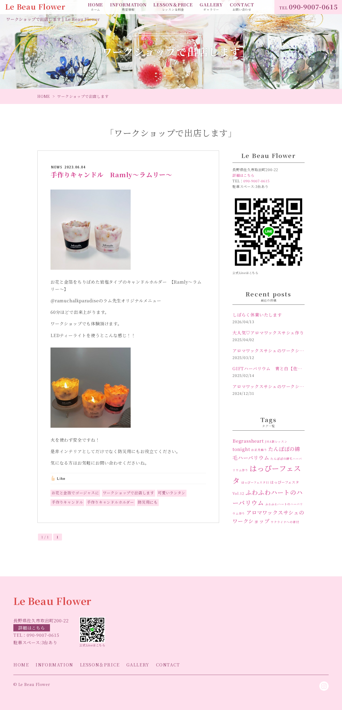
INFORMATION (128, 6)
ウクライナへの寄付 (285, 522)
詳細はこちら (31, 628)
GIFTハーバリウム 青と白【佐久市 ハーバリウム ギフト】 (268, 368)
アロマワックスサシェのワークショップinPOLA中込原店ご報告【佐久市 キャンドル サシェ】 (268, 386)
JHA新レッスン (276, 441)
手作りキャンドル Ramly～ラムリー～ (111, 174)
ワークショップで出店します (128, 492)
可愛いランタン (171, 492)
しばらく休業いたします (257, 315)
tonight (241, 449)
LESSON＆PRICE (173, 6)
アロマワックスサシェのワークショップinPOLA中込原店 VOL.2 (268, 351)
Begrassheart (248, 441)
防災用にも (148, 502)
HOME (95, 6)
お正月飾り (259, 450)
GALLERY (211, 6)
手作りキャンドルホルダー (110, 502)
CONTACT (242, 6)
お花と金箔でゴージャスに (75, 492)
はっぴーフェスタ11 (255, 482)
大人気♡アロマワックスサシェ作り (268, 333)
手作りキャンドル (67, 502)
